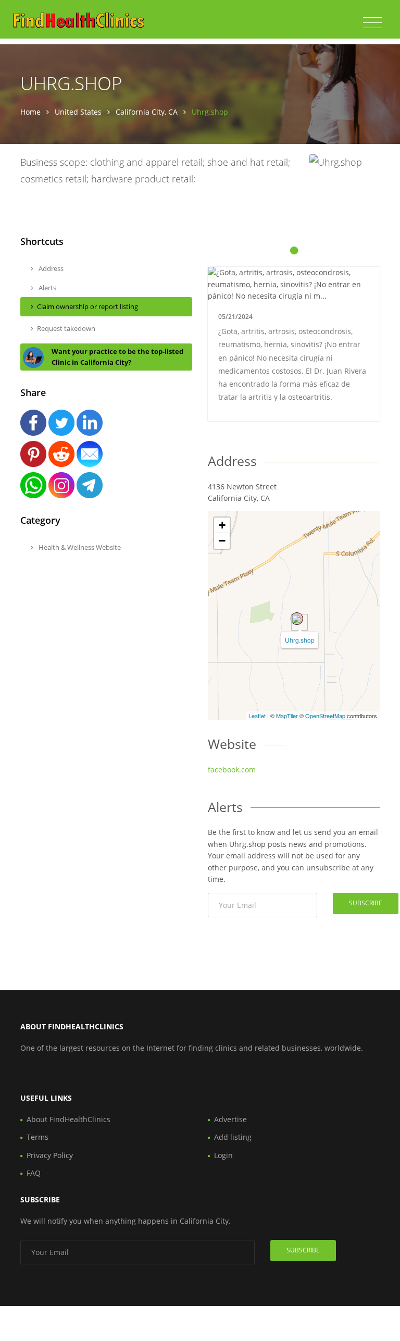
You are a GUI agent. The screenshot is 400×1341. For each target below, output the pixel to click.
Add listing (233, 1137)
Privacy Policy (50, 1155)
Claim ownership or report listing (87, 306)
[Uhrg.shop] (297, 618)
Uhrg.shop (300, 639)
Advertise (230, 1119)
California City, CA (147, 112)
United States (78, 112)
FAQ (34, 1173)
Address (50, 268)
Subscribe (365, 903)
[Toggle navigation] (373, 22)
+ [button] (222, 525)
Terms (37, 1137)
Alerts (46, 287)
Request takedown (66, 328)
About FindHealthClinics (68, 1119)
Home (30, 112)
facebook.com (232, 769)
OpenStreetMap (325, 715)
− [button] (222, 540)
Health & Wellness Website (79, 547)
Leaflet (257, 715)
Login (223, 1155)
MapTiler (287, 715)
